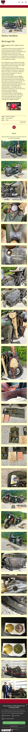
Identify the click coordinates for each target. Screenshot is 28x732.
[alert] (14, 717)
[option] (14, 730)
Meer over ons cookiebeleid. (17, 713)
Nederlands (7, 730)
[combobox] (6, 730)
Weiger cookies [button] (14, 726)
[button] (19, 2)
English (15, 730)
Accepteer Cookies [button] (14, 722)
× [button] (26, 704)
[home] (2, 2)
